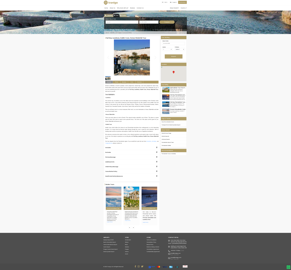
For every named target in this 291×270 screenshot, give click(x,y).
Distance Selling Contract (153, 247)
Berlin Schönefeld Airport (109, 242)
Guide (123, 15)
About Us (112, 8)
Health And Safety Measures (114, 176)
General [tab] (109, 82)
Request (173, 56)
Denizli (112, 33)
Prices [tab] (116, 82)
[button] (155, 57)
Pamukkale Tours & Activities (124, 33)
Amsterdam (128, 240)
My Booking (182, 2)
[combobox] (122, 22)
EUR (166, 2)
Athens (126, 242)
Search (167, 22)
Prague (127, 249)
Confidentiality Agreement (153, 251)
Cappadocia (108, 143)
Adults (164, 47)
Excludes (108, 152)
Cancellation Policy (111, 171)
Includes (108, 147)
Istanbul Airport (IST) (108, 240)
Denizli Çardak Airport (108, 251)
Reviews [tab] (124, 82)
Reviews (132, 8)
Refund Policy (150, 244)
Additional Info (109, 162)
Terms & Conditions (151, 240)
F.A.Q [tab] (131, 82)
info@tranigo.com (176, 253)
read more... (110, 222)
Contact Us (140, 8)
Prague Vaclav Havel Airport (110, 249)
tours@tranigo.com (176, 257)
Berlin (126, 244)
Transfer (109, 15)
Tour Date (142, 19)
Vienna (127, 251)
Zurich (126, 254)
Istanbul (149, 141)
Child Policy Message (111, 166)
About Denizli (174, 8)
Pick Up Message (110, 157)
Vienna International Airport (110, 244)
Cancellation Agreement (153, 249)
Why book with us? (122, 8)
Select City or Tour (111, 19)
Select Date (165, 41)
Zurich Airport (106, 247)
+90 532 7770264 (175, 250)
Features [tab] (139, 82)
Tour (116, 15)
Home (106, 8)
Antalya (154, 141)
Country (183, 8)
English (174, 2)
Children (177, 47)
